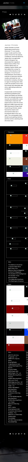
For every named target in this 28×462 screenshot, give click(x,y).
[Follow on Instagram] (19, 14)
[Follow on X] (13, 14)
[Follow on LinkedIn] (24, 14)
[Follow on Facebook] (22, 14)
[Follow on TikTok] (16, 14)
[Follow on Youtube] (10, 14)
